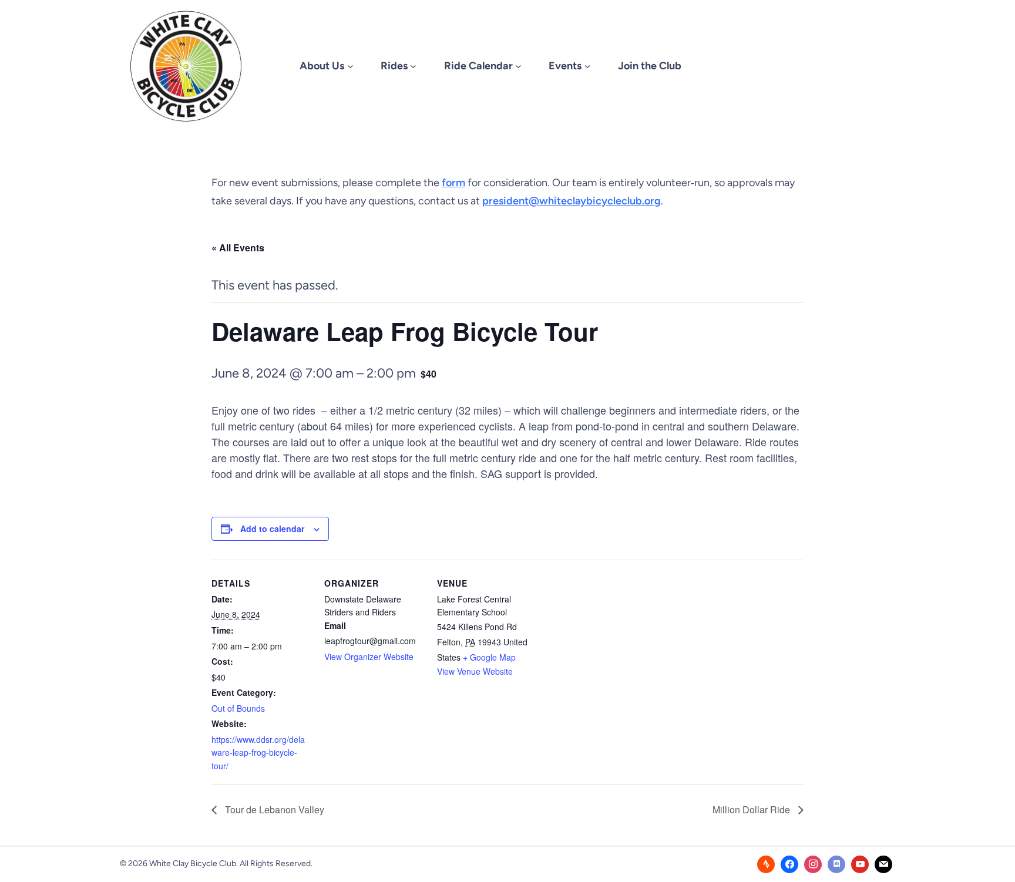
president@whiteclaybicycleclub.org (571, 200)
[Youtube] (860, 864)
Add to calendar (272, 528)
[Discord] (836, 864)
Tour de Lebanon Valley (273, 809)
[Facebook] (789, 864)
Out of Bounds (238, 708)
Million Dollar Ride (752, 809)
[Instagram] (813, 864)
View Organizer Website (369, 656)
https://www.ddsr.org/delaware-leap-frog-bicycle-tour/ (258, 752)
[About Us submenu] (350, 66)
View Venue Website (475, 671)
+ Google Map (489, 657)
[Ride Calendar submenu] (518, 66)
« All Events (237, 247)
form (453, 182)
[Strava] (766, 864)
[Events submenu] (587, 66)
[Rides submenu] (413, 66)
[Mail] (883, 864)
